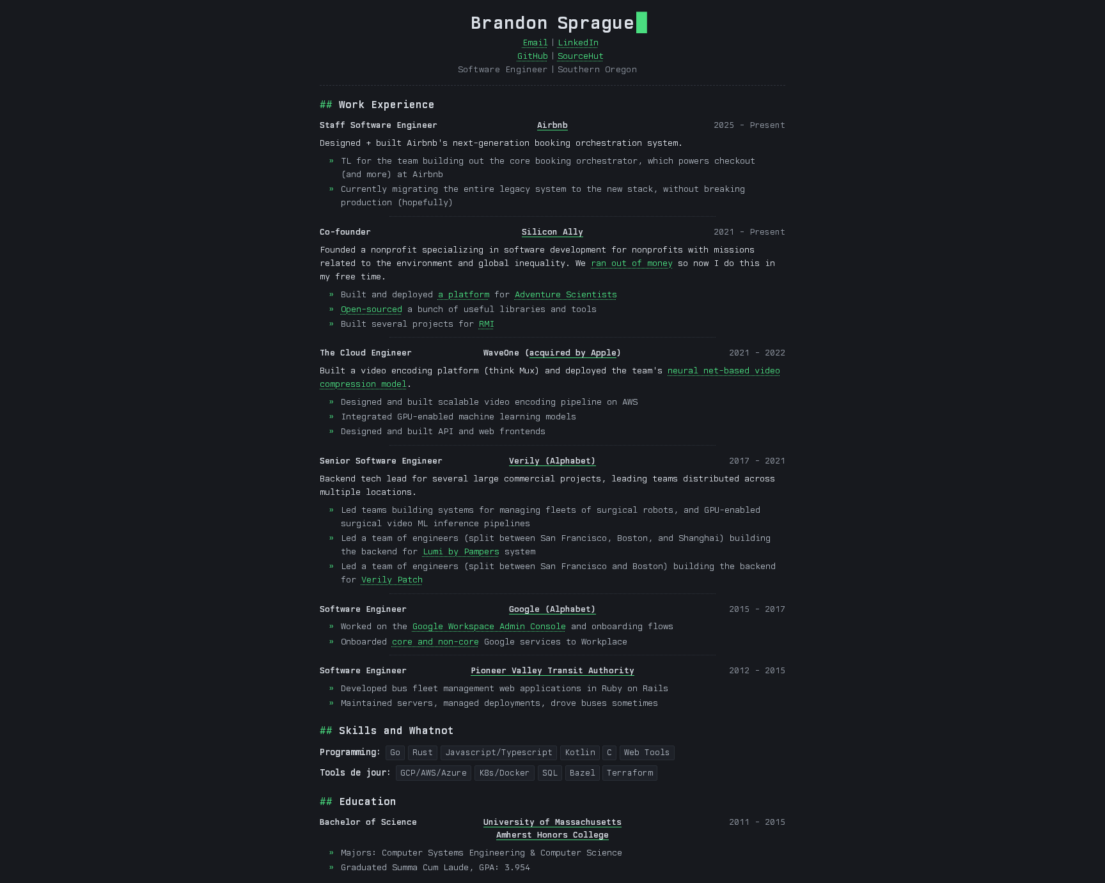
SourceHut (581, 56)
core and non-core (435, 641)
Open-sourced (371, 309)
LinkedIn (578, 42)
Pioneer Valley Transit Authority (552, 670)
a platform (463, 294)
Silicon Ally (552, 231)
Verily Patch (392, 579)
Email (535, 42)
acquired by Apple (572, 352)
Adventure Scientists (566, 294)
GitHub (532, 56)
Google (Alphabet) (552, 609)
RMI (486, 323)
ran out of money (632, 263)
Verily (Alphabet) (552, 460)
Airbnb (552, 125)
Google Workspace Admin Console (489, 626)
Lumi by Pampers (461, 551)
